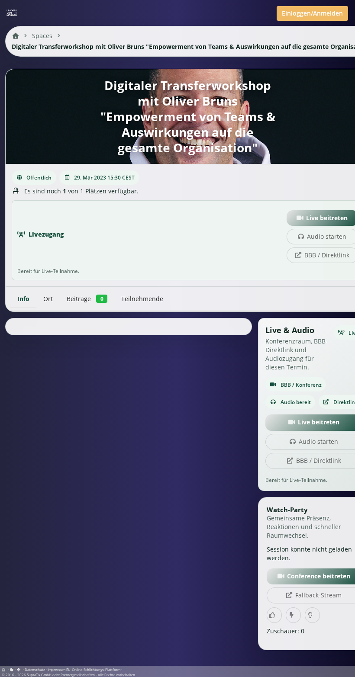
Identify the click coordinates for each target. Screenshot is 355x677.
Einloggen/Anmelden (312, 13)
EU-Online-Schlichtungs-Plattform (93, 669)
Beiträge (85, 299)
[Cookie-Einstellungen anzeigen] (12, 669)
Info (23, 299)
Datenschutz (35, 669)
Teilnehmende (142, 299)
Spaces (42, 36)
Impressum (56, 669)
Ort (48, 299)
